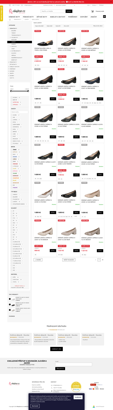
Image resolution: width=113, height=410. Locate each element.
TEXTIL (16, 282)
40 (15, 227)
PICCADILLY (17, 143)
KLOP (15, 136)
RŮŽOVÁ (16, 171)
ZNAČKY (12, 73)
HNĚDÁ (16, 159)
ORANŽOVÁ (17, 178)
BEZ (15, 185)
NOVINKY (12, 76)
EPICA (15, 122)
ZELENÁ (16, 173)
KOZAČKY (13, 53)
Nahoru (38, 259)
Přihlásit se (60, 368)
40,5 (15, 230)
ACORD (16, 115)
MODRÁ (16, 157)
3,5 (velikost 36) (18, 244)
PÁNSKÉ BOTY (13, 62)
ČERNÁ (16, 150)
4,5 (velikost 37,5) (18, 249)
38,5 (15, 223)
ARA (15, 117)
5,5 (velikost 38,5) (18, 254)
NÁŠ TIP (16, 100)
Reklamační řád (36, 391)
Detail (53, 61)
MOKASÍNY (14, 40)
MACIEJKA (16, 139)
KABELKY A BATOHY (14, 67)
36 (15, 213)
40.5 (15, 270)
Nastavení (35, 406)
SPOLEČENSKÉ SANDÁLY (20, 204)
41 (15, 232)
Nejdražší (58, 26)
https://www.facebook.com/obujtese (59, 391)
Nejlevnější (49, 26)
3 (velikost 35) (17, 242)
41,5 (15, 235)
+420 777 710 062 (57, 388)
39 (15, 225)
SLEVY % (12, 78)
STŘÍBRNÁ (17, 166)
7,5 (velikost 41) (18, 263)
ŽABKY (13, 49)
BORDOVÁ (17, 176)
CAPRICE (16, 120)
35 (14, 211)
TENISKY (13, 33)
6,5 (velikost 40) (18, 258)
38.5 (15, 268)
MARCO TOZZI (18, 141)
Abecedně (66, 26)
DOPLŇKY (12, 71)
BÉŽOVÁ (16, 152)
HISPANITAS (17, 127)
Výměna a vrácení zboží (38, 389)
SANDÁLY (13, 44)
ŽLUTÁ (15, 180)
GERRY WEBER (17, 124)
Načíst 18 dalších (69, 259)
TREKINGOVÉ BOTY (16, 35)
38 (15, 220)
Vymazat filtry (19, 286)
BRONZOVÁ (17, 183)
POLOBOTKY (14, 37)
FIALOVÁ (16, 187)
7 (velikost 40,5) (18, 261)
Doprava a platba (48, 5)
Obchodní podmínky (61, 5)
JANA (15, 134)
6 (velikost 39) (17, 256)
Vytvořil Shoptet (100, 406)
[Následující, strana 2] (99, 259)
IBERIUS (16, 132)
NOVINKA (16, 97)
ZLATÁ (16, 168)
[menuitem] (14, 17)
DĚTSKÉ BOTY (13, 64)
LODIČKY (13, 42)
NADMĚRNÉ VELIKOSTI (16, 58)
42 (15, 237)
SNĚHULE (13, 55)
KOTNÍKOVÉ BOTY (15, 51)
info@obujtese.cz (57, 385)
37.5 (15, 265)
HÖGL (15, 129)
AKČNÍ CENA (17, 102)
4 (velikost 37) (17, 246)
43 (15, 239)
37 (15, 216)
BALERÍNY (13, 31)
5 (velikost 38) (17, 251)
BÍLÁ (15, 154)
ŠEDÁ (15, 161)
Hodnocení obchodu (56, 326)
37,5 (15, 218)
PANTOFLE (14, 46)
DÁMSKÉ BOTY (13, 28)
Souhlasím (78, 397)
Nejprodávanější (39, 26)
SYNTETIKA (17, 279)
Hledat (69, 11)
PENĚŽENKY (12, 69)
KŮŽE (16, 277)
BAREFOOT (14, 60)
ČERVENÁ (16, 164)
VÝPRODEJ (17, 105)
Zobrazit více (56, 349)
